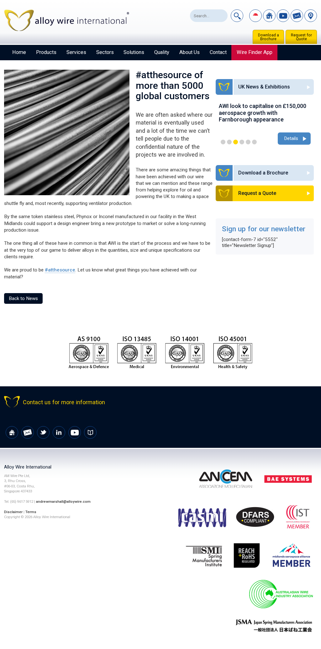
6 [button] (254, 142)
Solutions (134, 52)
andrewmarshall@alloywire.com (63, 501)
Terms (30, 512)
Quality (161, 52)
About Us (189, 52)
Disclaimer (13, 512)
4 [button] (241, 142)
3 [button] (235, 142)
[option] (265, 124)
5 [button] (248, 142)
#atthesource (60, 270)
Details (291, 138)
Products (46, 52)
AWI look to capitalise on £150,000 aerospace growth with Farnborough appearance (262, 113)
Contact (218, 52)
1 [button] (223, 142)
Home (19, 52)
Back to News (23, 298)
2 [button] (229, 142)
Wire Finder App (254, 52)
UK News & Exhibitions (264, 87)
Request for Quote (301, 37)
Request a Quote (257, 193)
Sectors (105, 52)
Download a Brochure (268, 37)
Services (76, 52)
